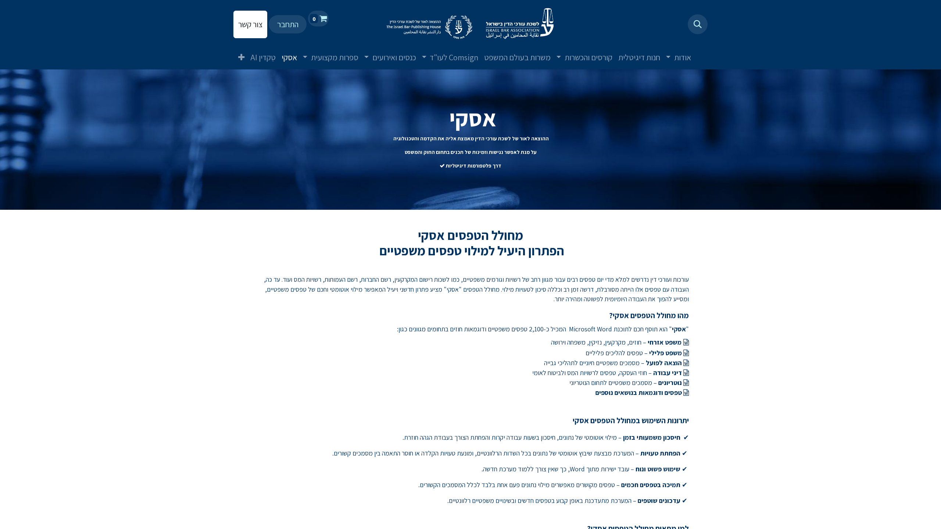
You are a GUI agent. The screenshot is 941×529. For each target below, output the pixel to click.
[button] (698, 24)
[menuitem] (703, 51)
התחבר (287, 24)
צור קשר (250, 24)
